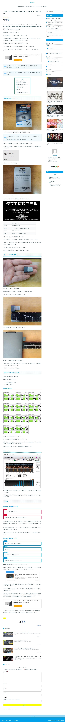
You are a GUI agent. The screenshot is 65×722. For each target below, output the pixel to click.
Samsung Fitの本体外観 (21, 82)
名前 (4, 683)
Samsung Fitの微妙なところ (23, 90)
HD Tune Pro (20, 87)
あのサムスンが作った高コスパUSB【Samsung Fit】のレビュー (53, 19)
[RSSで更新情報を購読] (58, 166)
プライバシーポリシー (8, 720)
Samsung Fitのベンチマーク (22, 84)
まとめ (18, 89)
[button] (62, 11)
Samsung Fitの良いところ (23, 92)
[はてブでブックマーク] (8, 20)
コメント (5, 671)
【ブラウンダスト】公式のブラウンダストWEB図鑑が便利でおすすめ (55, 23)
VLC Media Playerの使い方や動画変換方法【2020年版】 (55, 31)
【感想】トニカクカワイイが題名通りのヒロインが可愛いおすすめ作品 (55, 27)
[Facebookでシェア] (6, 20)
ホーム (3, 720)
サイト (4, 692)
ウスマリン (55, 155)
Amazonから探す (18, 60)
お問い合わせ (16, 720)
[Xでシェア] (4, 20)
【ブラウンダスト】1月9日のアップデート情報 (55, 36)
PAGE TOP (32, 716)
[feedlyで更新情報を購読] (56, 166)
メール (5, 688)
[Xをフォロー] (54, 166)
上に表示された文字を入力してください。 (12, 699)
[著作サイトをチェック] (52, 166)
